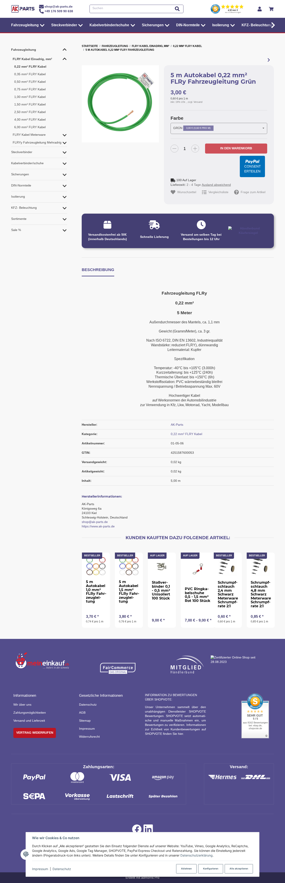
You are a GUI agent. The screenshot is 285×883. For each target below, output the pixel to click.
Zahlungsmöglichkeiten (29, 712)
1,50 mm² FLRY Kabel (30, 104)
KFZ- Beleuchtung (24, 207)
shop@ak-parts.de (95, 522)
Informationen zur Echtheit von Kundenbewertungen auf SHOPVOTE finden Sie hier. (175, 729)
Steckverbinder (21, 152)
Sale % (16, 230)
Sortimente (18, 219)
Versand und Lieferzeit (29, 720)
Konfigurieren (210, 868)
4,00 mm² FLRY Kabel (30, 119)
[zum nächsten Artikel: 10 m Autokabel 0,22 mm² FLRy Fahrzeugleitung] (268, 60)
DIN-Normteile (21, 185)
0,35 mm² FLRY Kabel (30, 74)
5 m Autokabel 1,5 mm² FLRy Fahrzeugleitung (129, 592)
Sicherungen (20, 174)
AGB (82, 712)
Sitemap (85, 720)
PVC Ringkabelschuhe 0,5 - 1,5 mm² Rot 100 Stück (197, 595)
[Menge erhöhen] (195, 148)
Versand (197, 101)
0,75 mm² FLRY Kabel (30, 89)
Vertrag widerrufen (34, 732)
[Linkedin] (148, 830)
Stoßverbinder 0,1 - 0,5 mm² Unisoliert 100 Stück (161, 590)
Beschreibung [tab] (98, 269)
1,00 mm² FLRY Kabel (30, 97)
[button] (272, 25)
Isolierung (18, 196)
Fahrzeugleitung (23, 49)
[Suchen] (177, 9)
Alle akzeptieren (239, 868)
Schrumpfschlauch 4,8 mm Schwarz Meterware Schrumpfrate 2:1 (261, 594)
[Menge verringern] (174, 148)
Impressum (40, 869)
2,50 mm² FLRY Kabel (30, 112)
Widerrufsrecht (89, 736)
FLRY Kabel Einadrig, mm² (32, 59)
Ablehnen (186, 868)
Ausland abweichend (216, 184)
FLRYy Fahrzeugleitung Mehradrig (37, 142)
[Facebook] (137, 830)
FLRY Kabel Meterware (29, 134)
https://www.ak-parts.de (98, 526)
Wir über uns (22, 704)
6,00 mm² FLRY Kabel (30, 127)
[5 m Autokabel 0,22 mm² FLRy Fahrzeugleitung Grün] (120, 103)
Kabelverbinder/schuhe (27, 163)
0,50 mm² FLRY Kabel (30, 81)
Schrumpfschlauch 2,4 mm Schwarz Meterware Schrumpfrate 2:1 (228, 594)
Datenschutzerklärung (196, 855)
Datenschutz (62, 869)
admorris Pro (150, 877)
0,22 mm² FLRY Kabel (186, 434)
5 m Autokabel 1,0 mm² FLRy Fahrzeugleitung (96, 592)
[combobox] (219, 128)
